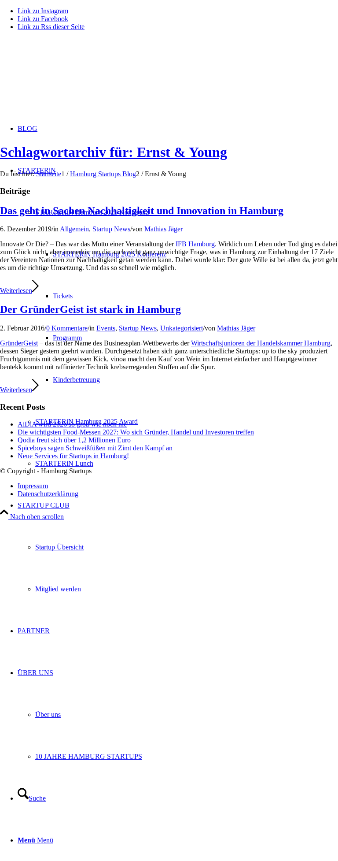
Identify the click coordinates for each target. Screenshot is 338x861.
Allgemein (74, 229)
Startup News (111, 229)
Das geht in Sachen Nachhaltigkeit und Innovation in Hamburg (141, 210)
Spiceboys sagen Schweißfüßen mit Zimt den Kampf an (95, 448)
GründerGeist (19, 343)
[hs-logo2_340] (66, 79)
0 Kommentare (67, 328)
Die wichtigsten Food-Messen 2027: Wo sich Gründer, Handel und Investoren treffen (136, 432)
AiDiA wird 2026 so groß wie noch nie (72, 424)
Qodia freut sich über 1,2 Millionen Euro (74, 440)
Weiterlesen (16, 290)
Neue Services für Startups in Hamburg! (73, 456)
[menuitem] (178, 547)
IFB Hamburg (195, 244)
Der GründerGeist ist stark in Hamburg (90, 309)
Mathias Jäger (163, 229)
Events (105, 328)
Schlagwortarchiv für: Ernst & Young (113, 152)
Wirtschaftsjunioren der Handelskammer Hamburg (261, 343)
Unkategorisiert (181, 328)
